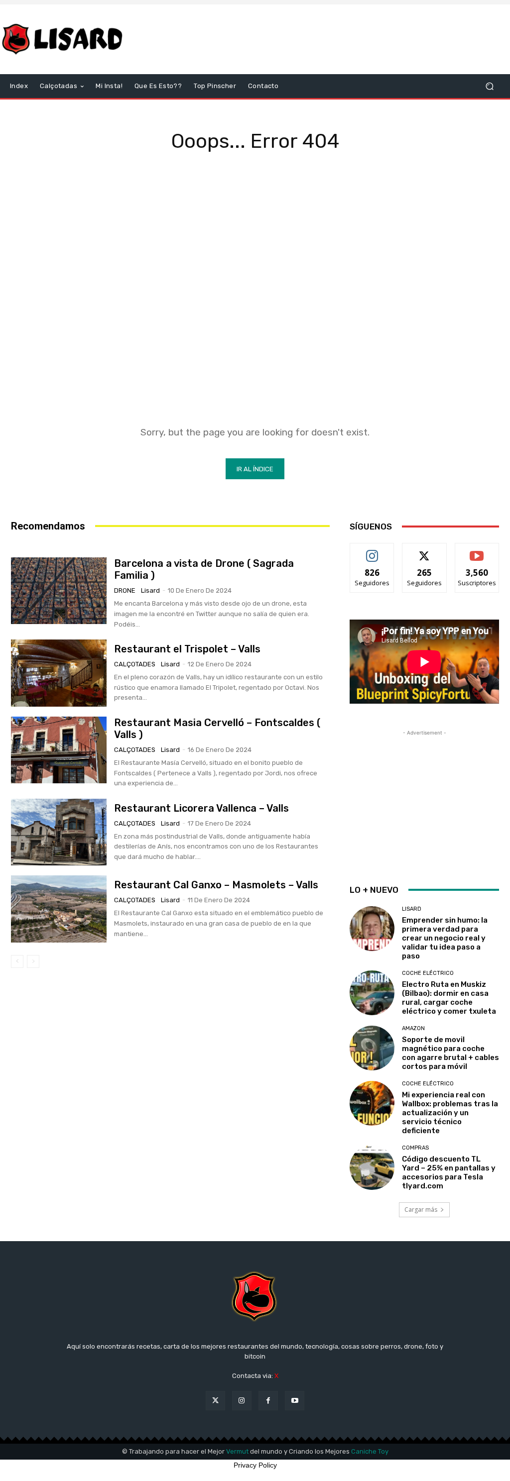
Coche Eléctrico (428, 973)
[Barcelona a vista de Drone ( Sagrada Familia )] (59, 590)
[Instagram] (242, 1400)
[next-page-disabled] (33, 961)
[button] (489, 86)
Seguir (372, 550)
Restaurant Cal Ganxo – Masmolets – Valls (216, 885)
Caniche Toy (369, 1451)
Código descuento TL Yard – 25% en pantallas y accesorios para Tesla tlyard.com (449, 1172)
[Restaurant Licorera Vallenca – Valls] (59, 832)
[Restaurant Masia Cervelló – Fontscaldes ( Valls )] (59, 750)
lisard (150, 590)
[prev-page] (17, 961)
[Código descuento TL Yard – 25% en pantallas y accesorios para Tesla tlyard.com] (372, 1167)
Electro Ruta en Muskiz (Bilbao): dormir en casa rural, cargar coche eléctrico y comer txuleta (449, 998)
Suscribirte (477, 550)
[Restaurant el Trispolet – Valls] (59, 672)
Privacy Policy (255, 1465)
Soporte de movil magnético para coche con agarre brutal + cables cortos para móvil (450, 1053)
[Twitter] (215, 1400)
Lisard (411, 909)
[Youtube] (294, 1400)
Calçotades (134, 664)
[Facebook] (268, 1400)
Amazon (413, 1028)
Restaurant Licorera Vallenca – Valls (201, 808)
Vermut (237, 1451)
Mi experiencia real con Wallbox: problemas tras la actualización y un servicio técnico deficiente (450, 1112)
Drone (124, 590)
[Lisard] (64, 39)
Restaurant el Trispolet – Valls (187, 649)
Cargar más (420, 1209)
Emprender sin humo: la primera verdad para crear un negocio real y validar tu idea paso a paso (445, 938)
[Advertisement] (315, 39)
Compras (415, 1148)
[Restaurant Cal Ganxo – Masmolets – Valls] (59, 908)
